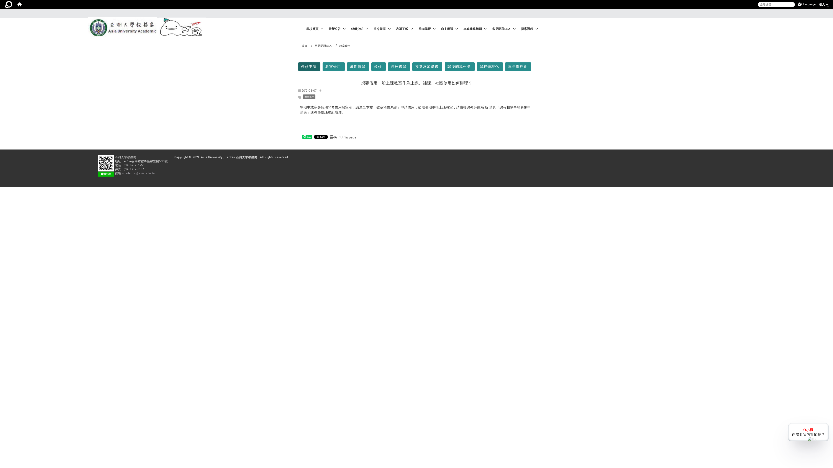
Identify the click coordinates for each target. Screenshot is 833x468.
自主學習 (447, 29)
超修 (378, 66)
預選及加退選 (427, 66)
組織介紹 (357, 29)
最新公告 (335, 29)
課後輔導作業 (459, 66)
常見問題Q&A (501, 29)
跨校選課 (399, 66)
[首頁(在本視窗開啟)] (19, 4)
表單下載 (402, 29)
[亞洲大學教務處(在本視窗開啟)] (121, 18)
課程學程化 (489, 66)
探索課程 (527, 29)
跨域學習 (425, 29)
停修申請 (309, 66)
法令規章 (380, 29)
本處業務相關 (473, 29)
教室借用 (333, 66)
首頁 (304, 45)
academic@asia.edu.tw (138, 173)
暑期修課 (358, 66)
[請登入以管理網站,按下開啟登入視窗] (8, 4)
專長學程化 (518, 66)
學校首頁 (312, 29)
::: (415, 13)
